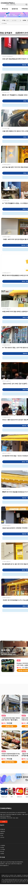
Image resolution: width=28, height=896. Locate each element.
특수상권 (2, 851)
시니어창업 (2, 849)
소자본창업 (2, 845)
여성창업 (2, 853)
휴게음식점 (5, 8)
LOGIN (3, 821)
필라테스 (2, 833)
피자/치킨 (2, 837)
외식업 (1, 835)
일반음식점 (15, 8)
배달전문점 (2, 831)
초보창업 (2, 847)
